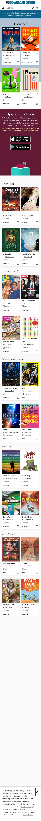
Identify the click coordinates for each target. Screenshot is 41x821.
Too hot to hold (9, 271)
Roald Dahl (27, 607)
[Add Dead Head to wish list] (37, 62)
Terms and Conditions (10, 793)
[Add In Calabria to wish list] (18, 264)
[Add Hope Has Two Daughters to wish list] (37, 264)
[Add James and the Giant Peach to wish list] (37, 614)
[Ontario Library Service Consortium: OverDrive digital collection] (20, 2)
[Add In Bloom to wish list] (18, 104)
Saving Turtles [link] (8, 517)
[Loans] (33, 8)
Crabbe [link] (24, 563)
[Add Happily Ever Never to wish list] (18, 398)
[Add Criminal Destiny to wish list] (37, 526)
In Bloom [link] (6, 94)
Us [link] (4, 301)
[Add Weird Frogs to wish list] (37, 485)
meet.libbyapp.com (31, 131)
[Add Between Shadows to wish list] (18, 485)
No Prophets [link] (26, 94)
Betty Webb (8, 216)
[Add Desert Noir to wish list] (18, 222)
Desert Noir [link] (7, 213)
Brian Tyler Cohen (10, 55)
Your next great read (12, 359)
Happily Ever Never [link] (10, 388)
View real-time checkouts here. (19, 16)
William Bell (27, 566)
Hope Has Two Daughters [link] (29, 254)
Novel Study (8, 534)
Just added (20, 24)
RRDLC (5, 446)
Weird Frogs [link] (26, 476)
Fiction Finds (8, 184)
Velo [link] (23, 388)
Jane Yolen (8, 566)
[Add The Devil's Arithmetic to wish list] (18, 573)
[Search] (3, 7)
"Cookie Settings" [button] (27, 807)
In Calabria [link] (7, 254)
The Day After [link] (8, 53)
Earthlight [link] (6, 429)
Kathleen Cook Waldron (11, 478)
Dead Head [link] (26, 53)
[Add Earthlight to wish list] (18, 439)
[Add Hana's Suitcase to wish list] (18, 614)
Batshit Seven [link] (27, 429)
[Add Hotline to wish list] (37, 351)
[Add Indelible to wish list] (37, 222)
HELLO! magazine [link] (28, 301)
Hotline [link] (24, 342)
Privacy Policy (27, 793)
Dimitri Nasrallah (29, 344)
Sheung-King (27, 432)
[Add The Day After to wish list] (18, 62)
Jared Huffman (28, 97)
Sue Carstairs (9, 520)
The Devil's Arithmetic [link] (10, 563)
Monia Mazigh (28, 257)
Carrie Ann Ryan (9, 391)
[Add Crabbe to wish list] (37, 573)
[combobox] (16, 7)
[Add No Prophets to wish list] (37, 104)
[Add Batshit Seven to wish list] (37, 439)
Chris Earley (27, 478)
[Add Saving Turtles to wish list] (18, 526)
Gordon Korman (28, 520)
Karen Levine (8, 607)
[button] (18, 53)
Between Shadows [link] (9, 476)
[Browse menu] (37, 7)
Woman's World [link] (8, 342)
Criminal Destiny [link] (28, 517)
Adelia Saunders (28, 216)
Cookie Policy (28, 815)
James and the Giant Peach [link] (29, 605)
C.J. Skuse (27, 55)
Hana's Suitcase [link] (8, 605)
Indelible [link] (25, 213)
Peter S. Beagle (9, 257)
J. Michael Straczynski (11, 432)
